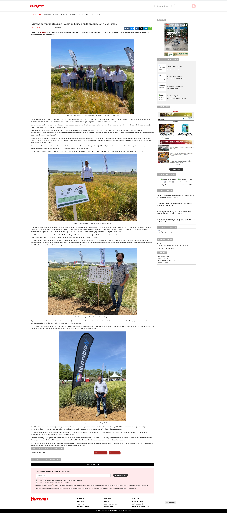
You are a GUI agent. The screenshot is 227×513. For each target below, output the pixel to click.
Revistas (98, 14)
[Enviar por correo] (132, 28)
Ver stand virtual (114, 453)
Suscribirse (176, 169)
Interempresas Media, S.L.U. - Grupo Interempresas (116, 510)
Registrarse (80, 501)
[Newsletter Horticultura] (176, 136)
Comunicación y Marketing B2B (166, 260)
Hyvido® (53, 135)
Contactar (107, 499)
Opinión (55, 14)
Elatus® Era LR (84, 243)
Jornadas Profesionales (163, 256)
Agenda (81, 14)
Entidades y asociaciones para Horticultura (172, 246)
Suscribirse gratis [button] (181, 6)
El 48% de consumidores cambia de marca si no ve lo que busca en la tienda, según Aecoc (175, 196)
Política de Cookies (138, 504)
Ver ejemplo (65, 472)
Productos (63, 14)
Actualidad (47, 14)
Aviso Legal (50, 484)
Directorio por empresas (165, 248)
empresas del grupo (91, 487)
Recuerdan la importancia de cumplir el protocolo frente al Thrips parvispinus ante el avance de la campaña (176, 220)
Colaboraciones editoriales (140, 507)
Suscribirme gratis (120, 475)
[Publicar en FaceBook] (137, 28)
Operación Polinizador (47, 237)
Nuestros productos (110, 504)
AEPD (112, 488)
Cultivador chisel (174, 69)
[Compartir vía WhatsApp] (150, 28)
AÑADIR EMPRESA (170, 502)
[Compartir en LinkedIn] (145, 28)
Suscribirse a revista (83, 507)
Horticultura (36, 14)
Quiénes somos (109, 507)
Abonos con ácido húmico (176, 98)
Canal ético (107, 501)
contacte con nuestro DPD (60, 488)
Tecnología (73, 14)
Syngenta (42, 32)
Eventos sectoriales (162, 262)
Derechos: (112, 487)
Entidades (89, 14)
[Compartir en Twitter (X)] (141, 28)
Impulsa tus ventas (162, 258)
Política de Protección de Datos (62, 484)
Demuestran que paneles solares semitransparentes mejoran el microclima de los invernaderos (174, 212)
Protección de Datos (138, 501)
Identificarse (81, 499)
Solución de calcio (174, 88)
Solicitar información (100, 453)
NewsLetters (81, 504)
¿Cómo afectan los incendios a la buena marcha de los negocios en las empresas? (174, 204)
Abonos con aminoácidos (176, 79)
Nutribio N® (35, 245)
